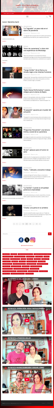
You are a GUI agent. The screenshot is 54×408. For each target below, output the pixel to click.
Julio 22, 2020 (34, 192)
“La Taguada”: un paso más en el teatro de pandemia (35, 29)
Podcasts (37, 258)
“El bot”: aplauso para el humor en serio (36, 151)
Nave (23, 258)
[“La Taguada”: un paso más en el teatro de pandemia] (12, 31)
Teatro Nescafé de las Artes (9, 271)
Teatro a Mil (42, 261)
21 (37, 223)
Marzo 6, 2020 (34, 210)
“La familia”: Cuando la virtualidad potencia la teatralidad (36, 189)
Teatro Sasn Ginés (33, 271)
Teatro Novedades (22, 271)
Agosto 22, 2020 (35, 114)
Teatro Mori (26, 266)
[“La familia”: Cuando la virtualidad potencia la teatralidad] (12, 190)
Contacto (49, 403)
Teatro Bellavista (7, 263)
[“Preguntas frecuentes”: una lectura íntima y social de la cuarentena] (12, 132)
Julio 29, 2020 (34, 172)
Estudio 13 (39, 256)
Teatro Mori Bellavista (36, 266)
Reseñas (45, 258)
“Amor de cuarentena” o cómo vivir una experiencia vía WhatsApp (36, 49)
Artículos (25, 46)
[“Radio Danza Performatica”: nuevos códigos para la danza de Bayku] (12, 92)
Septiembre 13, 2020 (36, 74)
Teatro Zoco (29, 273)
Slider (14, 261)
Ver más (5, 41)
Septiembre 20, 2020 (36, 53)
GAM (46, 256)
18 (30, 223)
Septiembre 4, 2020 (35, 94)
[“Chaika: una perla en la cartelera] (12, 210)
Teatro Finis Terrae (42, 263)
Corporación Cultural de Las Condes (42, 254)
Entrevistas (30, 256)
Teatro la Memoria (16, 266)
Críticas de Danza (27, 87)
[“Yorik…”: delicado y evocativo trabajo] (12, 172)
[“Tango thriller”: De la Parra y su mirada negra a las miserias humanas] (12, 72)
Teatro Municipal (7, 268)
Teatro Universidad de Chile (18, 273)
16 (23, 223)
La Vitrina (6, 258)
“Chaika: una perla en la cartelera (35, 208)
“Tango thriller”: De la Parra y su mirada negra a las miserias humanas (37, 71)
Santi (3, 403)
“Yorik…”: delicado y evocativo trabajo (37, 170)
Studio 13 (22, 261)
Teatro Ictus (6, 266)
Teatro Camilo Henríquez (19, 263)
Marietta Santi (27, 33)
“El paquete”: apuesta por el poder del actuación (37, 111)
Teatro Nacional (34, 268)
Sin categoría (6, 261)
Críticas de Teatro (27, 26)
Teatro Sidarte (43, 271)
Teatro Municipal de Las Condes (21, 268)
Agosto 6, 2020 (35, 154)
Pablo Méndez (13, 403)
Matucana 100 (15, 258)
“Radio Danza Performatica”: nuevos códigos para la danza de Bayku (36, 91)
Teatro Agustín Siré (31, 261)
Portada (43, 403)
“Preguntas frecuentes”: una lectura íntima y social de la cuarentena (36, 131)
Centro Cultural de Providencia (25, 254)
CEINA (13, 254)
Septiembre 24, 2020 (36, 33)
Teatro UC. (6, 273)
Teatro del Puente (31, 263)
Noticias (30, 258)
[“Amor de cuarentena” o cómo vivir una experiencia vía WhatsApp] (12, 51)
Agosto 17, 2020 (35, 134)
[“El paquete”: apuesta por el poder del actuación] (12, 112)
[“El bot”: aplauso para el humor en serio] (12, 152)
